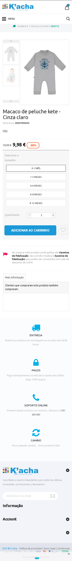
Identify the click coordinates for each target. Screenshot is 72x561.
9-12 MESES (36, 203)
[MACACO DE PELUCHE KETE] (11, 54)
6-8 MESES (36, 194)
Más (5, 130)
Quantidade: (12, 214)
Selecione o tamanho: (12, 158)
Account (10, 519)
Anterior (11, 41)
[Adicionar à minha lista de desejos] (63, 229)
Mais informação (14, 277)
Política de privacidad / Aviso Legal (37, 548)
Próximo (11, 101)
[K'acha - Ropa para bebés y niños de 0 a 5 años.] (18, 7)
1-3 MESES (36, 177)
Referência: (9, 123)
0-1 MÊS (36, 168)
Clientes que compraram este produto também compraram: (31, 287)
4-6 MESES (36, 185)
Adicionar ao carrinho (30, 230)
